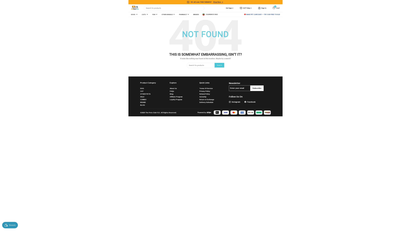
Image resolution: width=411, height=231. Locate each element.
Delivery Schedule (206, 102)
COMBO (143, 99)
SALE (142, 96)
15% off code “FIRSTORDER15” (205, 2)
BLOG (142, 105)
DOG (142, 88)
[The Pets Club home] (135, 8)
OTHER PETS (145, 94)
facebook (251, 102)
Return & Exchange (206, 99)
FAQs (172, 91)
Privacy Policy (204, 91)
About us (173, 88)
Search (219, 65)
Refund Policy (204, 94)
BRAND (143, 102)
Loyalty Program (176, 99)
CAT (142, 91)
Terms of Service (206, 88)
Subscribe (256, 88)
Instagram (235, 102)
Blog (171, 94)
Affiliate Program (176, 96)
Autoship (202, 96)
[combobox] (174, 8)
